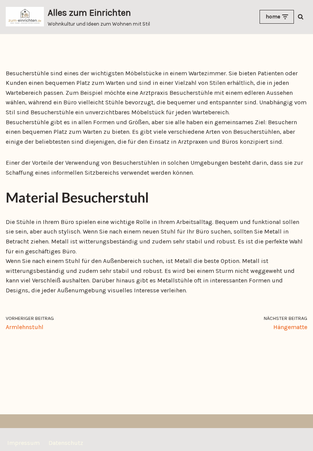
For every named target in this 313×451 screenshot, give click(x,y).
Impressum (23, 442)
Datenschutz (65, 442)
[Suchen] (300, 16)
